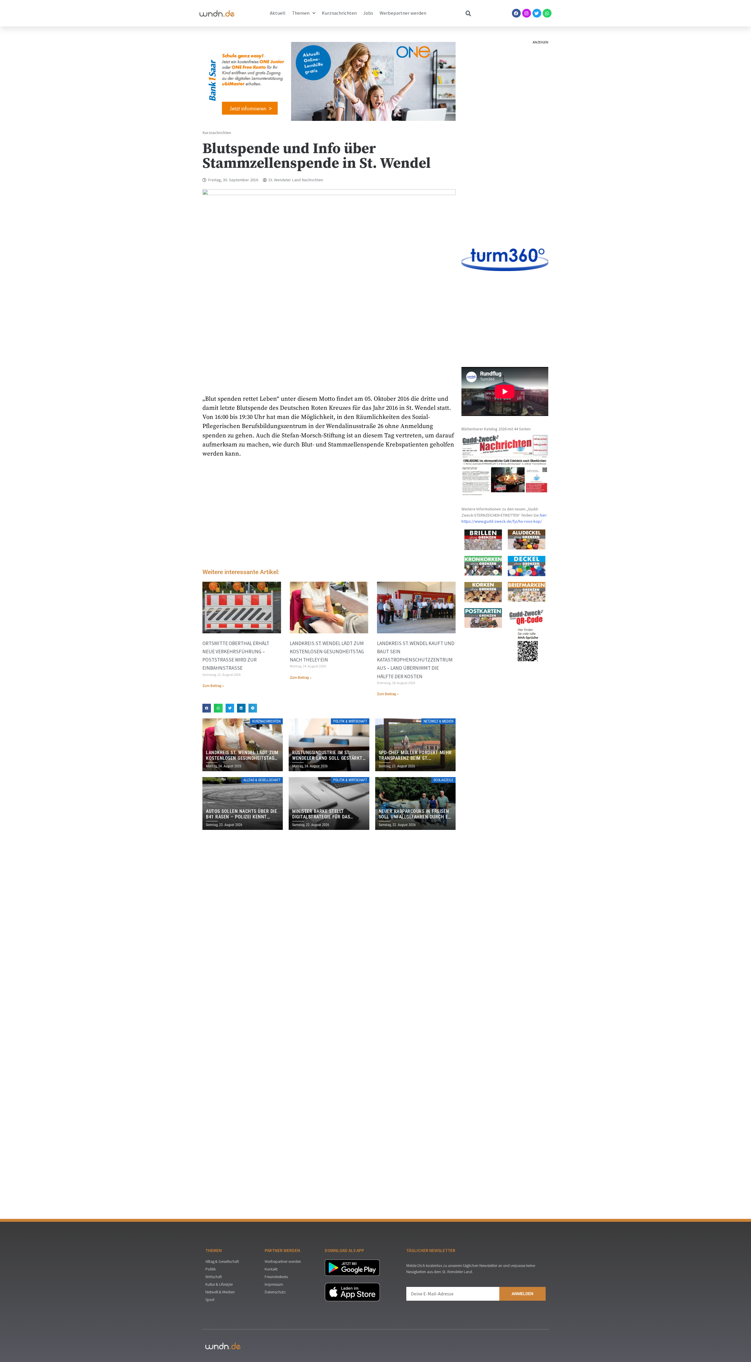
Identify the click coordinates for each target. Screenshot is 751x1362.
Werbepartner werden (403, 13)
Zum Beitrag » (213, 686)
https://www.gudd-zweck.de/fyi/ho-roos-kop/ (501, 521)
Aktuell (277, 13)
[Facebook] (516, 13)
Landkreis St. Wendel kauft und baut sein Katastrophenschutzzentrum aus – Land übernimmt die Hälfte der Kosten (415, 659)
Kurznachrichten (339, 13)
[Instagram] (526, 13)
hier (543, 515)
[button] (206, 708)
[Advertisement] (329, 514)
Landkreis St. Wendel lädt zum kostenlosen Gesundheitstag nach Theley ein (327, 651)
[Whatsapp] (547, 13)
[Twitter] (536, 13)
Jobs (368, 13)
